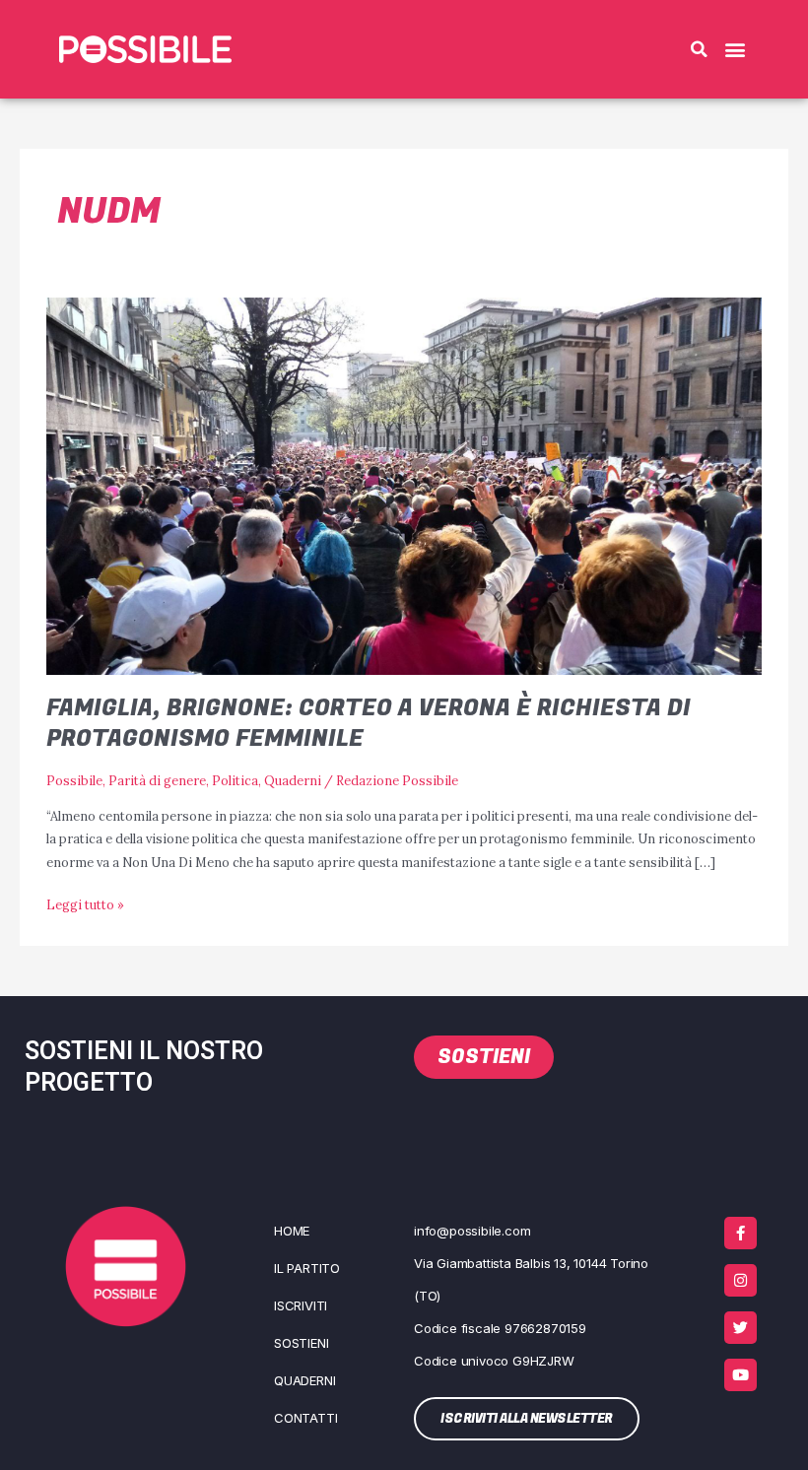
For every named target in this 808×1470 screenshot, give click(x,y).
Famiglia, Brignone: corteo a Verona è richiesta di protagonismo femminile (368, 723)
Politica (235, 780)
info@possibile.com (472, 1230)
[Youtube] (740, 1375)
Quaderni (292, 780)
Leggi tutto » (85, 903)
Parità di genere (157, 780)
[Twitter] (740, 1327)
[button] (698, 49)
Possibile (74, 780)
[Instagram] (740, 1280)
